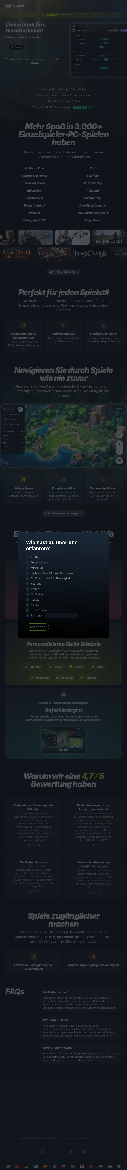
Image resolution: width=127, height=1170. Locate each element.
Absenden (37, 627)
